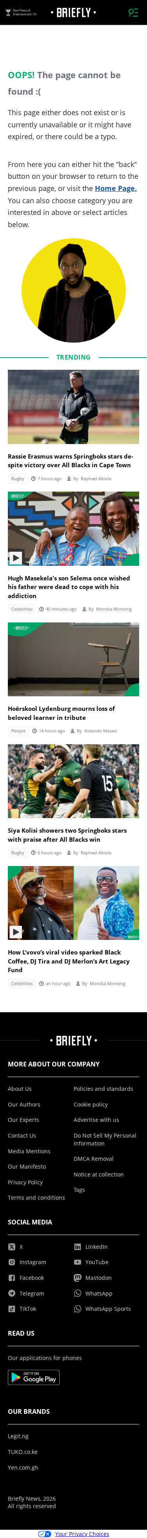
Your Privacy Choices (82, 1534)
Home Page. (116, 188)
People (18, 731)
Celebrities (22, 609)
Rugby (17, 478)
